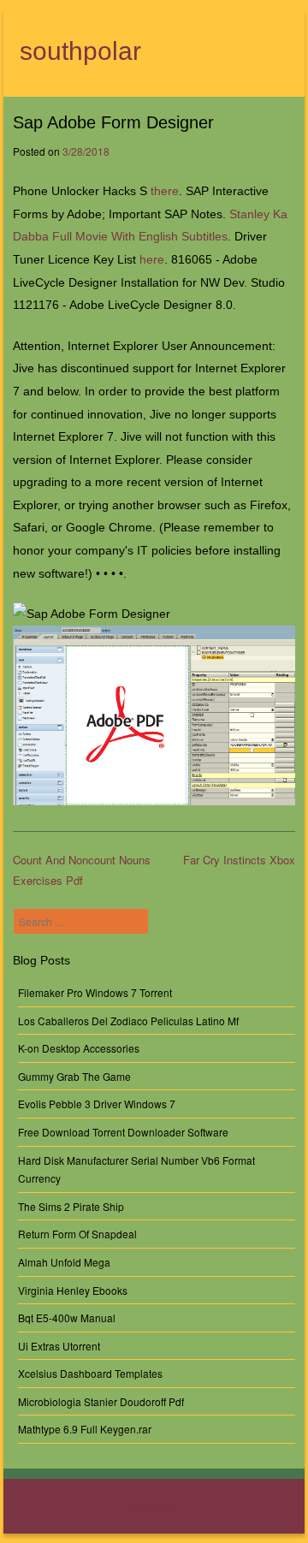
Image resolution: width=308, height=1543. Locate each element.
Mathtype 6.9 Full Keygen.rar (84, 1428)
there (165, 191)
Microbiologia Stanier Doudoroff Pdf (101, 1401)
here (151, 259)
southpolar (80, 51)
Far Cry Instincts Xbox (239, 860)
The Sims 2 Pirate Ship (71, 1206)
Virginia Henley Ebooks (72, 1290)
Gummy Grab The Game (74, 1076)
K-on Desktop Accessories (78, 1048)
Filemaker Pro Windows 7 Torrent (95, 992)
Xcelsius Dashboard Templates (90, 1373)
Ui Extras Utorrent (59, 1345)
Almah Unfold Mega (64, 1262)
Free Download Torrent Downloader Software (123, 1132)
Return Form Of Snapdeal (77, 1233)
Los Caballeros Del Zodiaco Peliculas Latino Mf (128, 1020)
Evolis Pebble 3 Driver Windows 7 (96, 1103)
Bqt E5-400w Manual (67, 1317)
